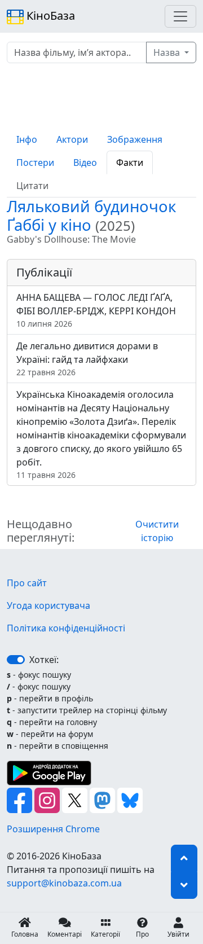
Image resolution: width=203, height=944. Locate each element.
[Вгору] (184, 858)
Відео (85, 162)
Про (142, 934)
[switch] (16, 659)
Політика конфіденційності (66, 628)
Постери (35, 162)
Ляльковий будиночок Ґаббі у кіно (91, 215)
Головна (24, 934)
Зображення (134, 139)
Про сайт (27, 583)
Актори (72, 139)
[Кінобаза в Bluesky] (130, 799)
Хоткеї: (44, 659)
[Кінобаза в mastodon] (103, 799)
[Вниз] (184, 885)
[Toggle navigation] (180, 16)
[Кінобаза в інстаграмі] (48, 799)
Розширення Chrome (53, 829)
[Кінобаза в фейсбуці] (20, 799)
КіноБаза (49, 15)
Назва (167, 52)
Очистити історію (157, 531)
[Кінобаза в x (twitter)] (76, 799)
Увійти (178, 934)
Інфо (26, 139)
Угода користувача (48, 605)
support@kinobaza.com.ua (64, 883)
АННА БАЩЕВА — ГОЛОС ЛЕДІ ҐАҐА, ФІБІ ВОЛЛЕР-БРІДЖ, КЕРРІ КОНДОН (96, 310)
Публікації (44, 272)
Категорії (105, 934)
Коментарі (64, 934)
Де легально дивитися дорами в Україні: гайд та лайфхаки (87, 358)
